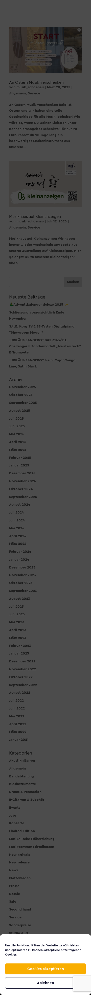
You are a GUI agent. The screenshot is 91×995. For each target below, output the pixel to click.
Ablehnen (45, 983)
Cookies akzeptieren (45, 969)
